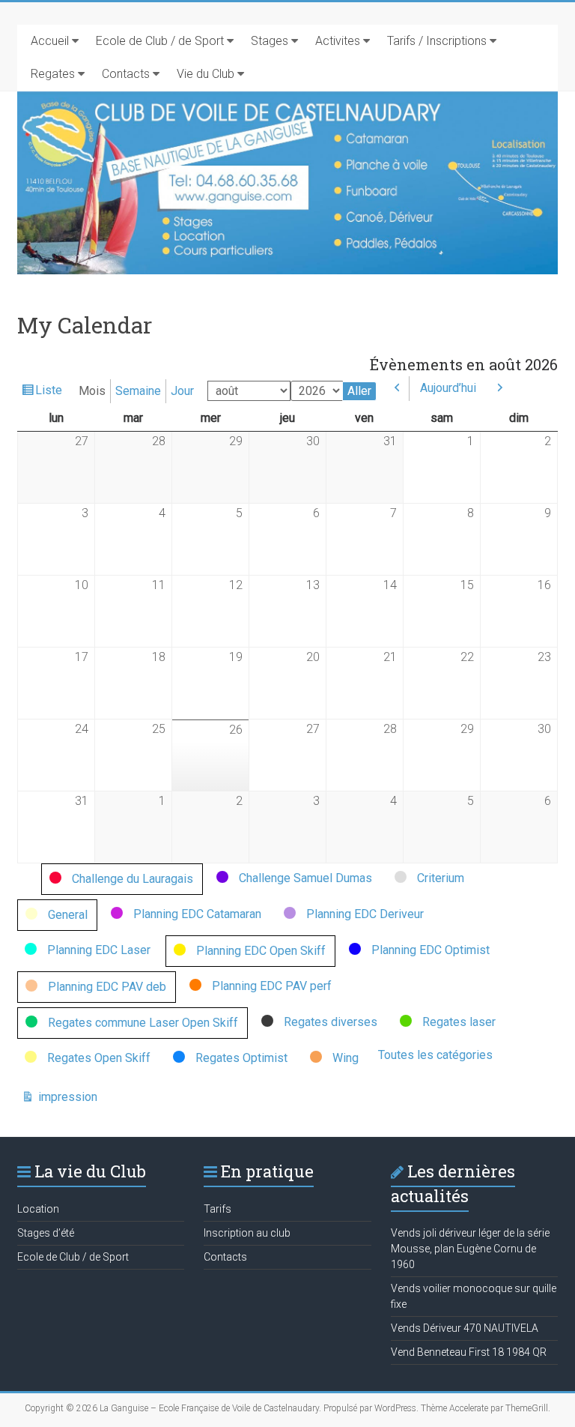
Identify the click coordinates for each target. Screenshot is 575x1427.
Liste (48, 393)
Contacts (126, 74)
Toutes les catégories (435, 1055)
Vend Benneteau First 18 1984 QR (469, 1352)
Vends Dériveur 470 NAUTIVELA (464, 1328)
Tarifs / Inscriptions (437, 41)
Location (38, 1209)
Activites (337, 41)
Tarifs (217, 1209)
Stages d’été (45, 1233)
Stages (269, 41)
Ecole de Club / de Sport (160, 41)
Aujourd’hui (448, 388)
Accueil (50, 41)
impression (66, 1098)
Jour (182, 391)
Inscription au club (247, 1233)
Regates (53, 74)
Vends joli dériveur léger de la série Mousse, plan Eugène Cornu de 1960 (470, 1248)
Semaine (138, 391)
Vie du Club (205, 74)
